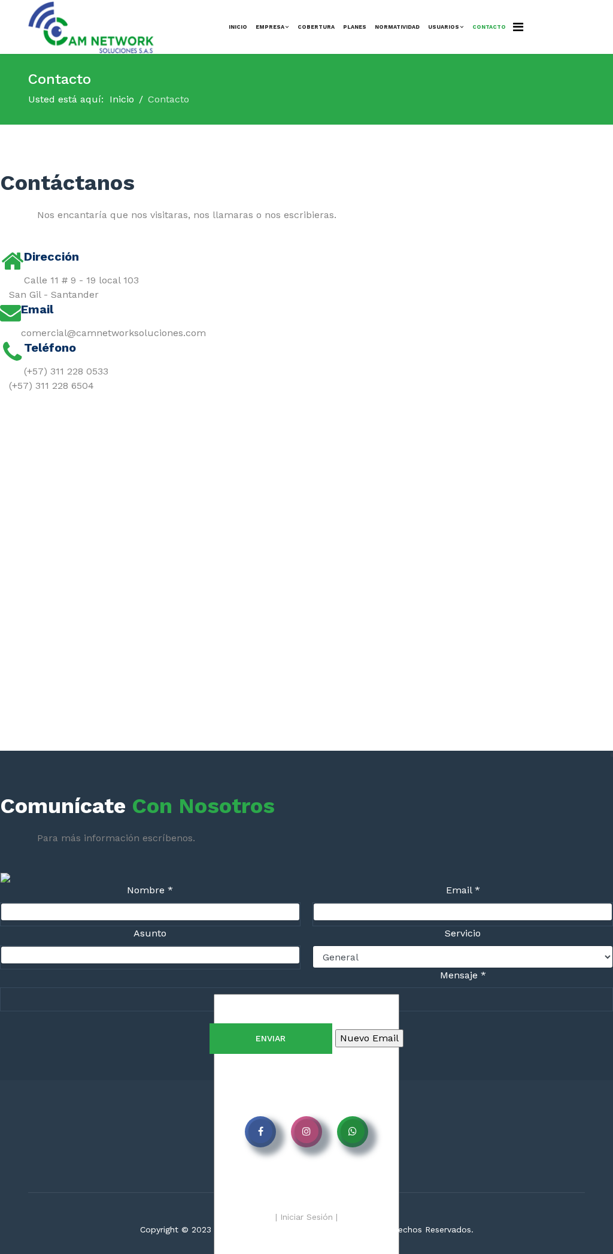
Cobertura (316, 27)
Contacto (489, 27)
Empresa (270, 27)
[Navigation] (518, 27)
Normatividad (397, 27)
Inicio (238, 27)
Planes (354, 27)
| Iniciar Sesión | (306, 1217)
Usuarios (443, 27)
